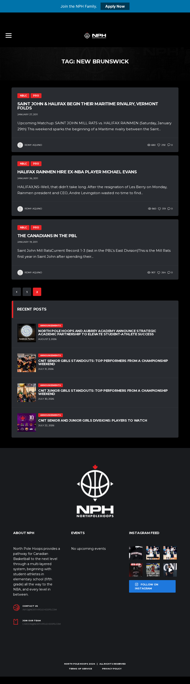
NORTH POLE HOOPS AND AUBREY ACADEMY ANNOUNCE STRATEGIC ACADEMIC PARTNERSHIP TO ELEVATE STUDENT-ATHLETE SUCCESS (97, 332)
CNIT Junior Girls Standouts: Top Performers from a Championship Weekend (103, 392)
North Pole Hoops (76, 663)
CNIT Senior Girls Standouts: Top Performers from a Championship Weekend (103, 362)
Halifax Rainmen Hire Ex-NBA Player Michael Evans (77, 171)
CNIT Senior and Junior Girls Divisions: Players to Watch (92, 420)
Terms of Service (80, 668)
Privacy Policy (111, 668)
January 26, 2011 (27, 178)
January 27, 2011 (27, 114)
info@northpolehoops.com (39, 610)
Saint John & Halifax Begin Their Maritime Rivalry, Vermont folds (87, 106)
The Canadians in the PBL (47, 235)
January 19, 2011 (27, 241)
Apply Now (115, 6)
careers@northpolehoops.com (41, 624)
